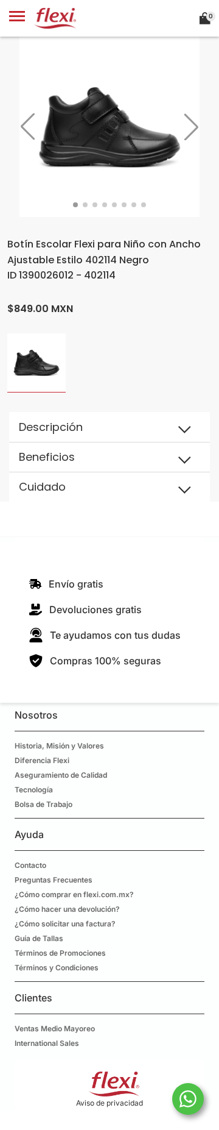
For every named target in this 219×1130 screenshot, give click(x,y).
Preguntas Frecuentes (53, 879)
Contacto (30, 865)
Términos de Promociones (60, 953)
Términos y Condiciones (57, 967)
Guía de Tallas (39, 938)
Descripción (51, 427)
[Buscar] (177, 18)
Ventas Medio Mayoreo (55, 1028)
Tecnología (34, 789)
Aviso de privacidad (109, 1102)
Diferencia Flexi (42, 760)
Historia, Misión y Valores (59, 745)
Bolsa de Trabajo (43, 804)
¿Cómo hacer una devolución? (67, 909)
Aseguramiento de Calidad (61, 775)
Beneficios (47, 456)
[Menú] (17, 18)
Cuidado (42, 486)
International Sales (47, 1043)
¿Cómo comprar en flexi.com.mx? (74, 894)
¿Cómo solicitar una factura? (65, 923)
